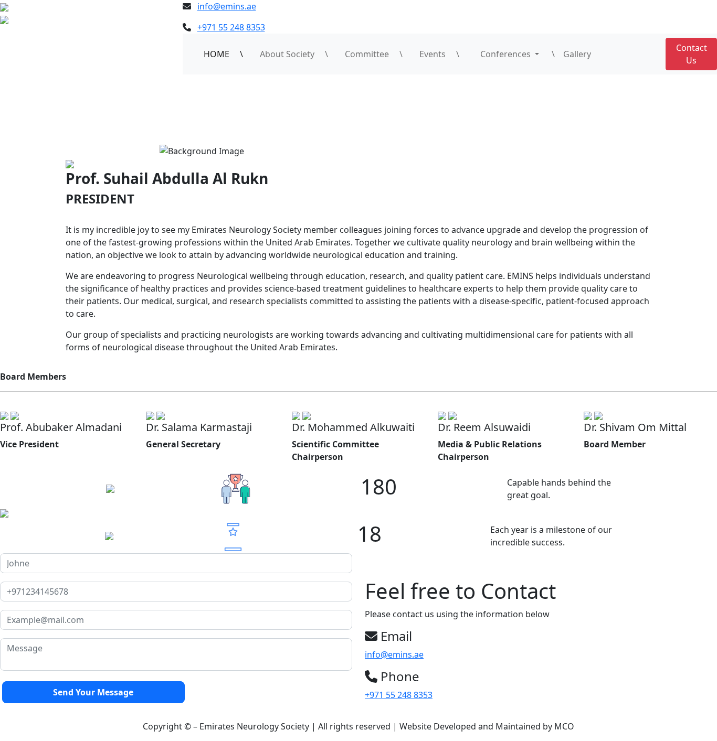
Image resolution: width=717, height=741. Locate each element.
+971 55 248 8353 (231, 27)
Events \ (439, 54)
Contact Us (691, 54)
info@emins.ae (226, 6)
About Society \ (294, 54)
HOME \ (223, 54)
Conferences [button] (502, 54)
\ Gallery (571, 54)
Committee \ (374, 54)
